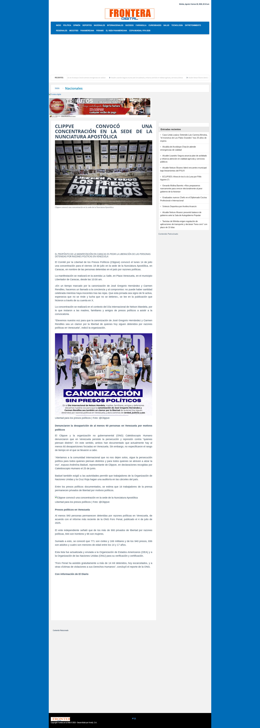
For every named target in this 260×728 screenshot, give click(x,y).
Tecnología (177, 25)
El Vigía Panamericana (116, 30)
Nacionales (99, 25)
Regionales (61, 30)
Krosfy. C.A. (93, 722)
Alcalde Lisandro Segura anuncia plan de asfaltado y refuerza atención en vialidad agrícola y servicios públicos (122, 78)
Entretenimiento (193, 25)
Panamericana (87, 30)
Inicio (59, 25)
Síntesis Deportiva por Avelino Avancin (179, 206)
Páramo (100, 30)
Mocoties (73, 30)
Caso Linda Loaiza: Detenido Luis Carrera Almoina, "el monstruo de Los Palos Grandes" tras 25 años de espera (183, 138)
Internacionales (115, 25)
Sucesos (129, 25)
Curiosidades (155, 25)
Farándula (141, 25)
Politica (67, 25)
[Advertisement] (130, 54)
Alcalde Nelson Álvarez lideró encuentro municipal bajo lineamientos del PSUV (189, 78)
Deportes (87, 25)
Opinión (76, 25)
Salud (166, 25)
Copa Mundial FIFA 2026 (139, 30)
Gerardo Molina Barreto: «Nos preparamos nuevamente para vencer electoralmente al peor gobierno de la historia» (181, 188)
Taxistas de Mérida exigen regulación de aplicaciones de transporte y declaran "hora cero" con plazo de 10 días (183, 224)
